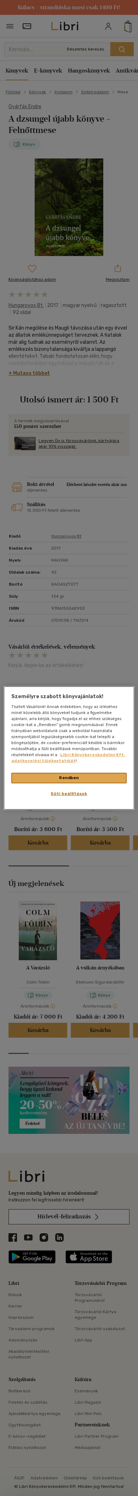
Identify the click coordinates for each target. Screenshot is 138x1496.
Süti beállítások (69, 793)
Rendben (69, 777)
